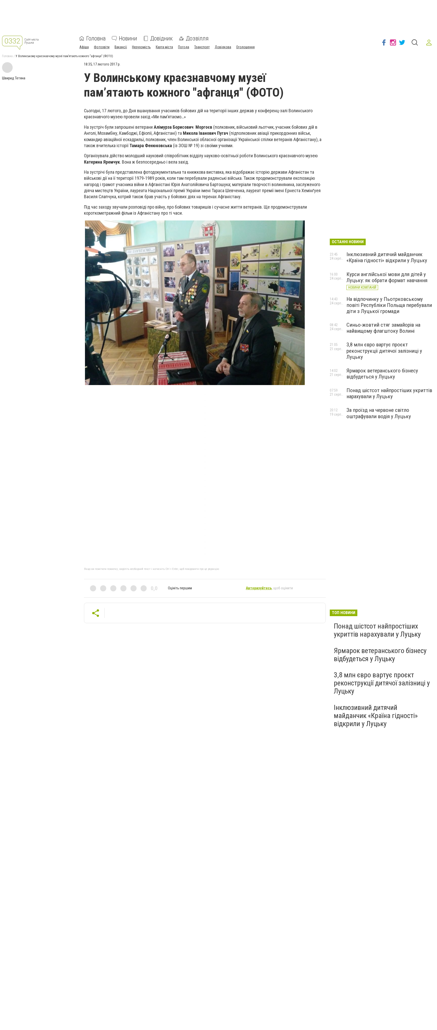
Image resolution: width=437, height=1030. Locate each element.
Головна (96, 38)
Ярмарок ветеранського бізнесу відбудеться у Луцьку (382, 374)
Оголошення (245, 47)
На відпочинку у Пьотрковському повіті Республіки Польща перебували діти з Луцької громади (389, 305)
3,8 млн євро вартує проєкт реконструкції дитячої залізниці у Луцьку (384, 351)
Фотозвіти (102, 47)
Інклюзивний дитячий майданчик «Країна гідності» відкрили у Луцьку (386, 257)
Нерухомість (141, 47)
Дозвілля (197, 38)
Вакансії (121, 47)
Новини (128, 38)
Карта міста (164, 47)
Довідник (161, 38)
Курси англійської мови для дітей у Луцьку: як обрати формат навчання (386, 277)
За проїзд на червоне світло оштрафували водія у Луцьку (378, 413)
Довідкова (223, 47)
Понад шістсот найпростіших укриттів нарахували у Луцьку (389, 393)
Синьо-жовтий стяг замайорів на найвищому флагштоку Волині (383, 328)
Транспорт (202, 47)
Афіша (84, 47)
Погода (183, 47)
